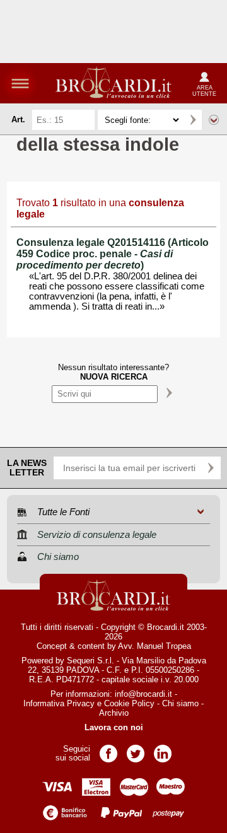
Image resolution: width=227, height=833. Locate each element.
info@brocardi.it (143, 694)
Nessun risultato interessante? (113, 372)
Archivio (114, 713)
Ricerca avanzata (214, 120)
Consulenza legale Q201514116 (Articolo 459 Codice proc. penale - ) (112, 254)
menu (20, 83)
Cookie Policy (129, 703)
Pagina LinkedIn (163, 749)
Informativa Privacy (59, 703)
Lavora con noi (113, 727)
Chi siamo (180, 703)
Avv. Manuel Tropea (154, 646)
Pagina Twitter (135, 749)
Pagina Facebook (108, 749)
